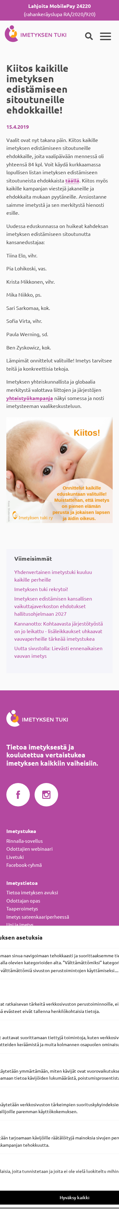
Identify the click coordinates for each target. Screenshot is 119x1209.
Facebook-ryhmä (24, 865)
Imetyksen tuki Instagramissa (46, 795)
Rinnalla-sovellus (24, 841)
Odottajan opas (23, 901)
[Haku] (89, 36)
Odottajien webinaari (29, 849)
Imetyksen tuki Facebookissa (18, 795)
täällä (72, 180)
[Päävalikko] (105, 36)
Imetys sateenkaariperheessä (37, 917)
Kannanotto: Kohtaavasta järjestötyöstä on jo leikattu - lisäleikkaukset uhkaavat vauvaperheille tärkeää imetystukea (58, 631)
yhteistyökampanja (29, 398)
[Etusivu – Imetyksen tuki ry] (35, 32)
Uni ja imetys (20, 925)
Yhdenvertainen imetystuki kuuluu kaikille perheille (53, 576)
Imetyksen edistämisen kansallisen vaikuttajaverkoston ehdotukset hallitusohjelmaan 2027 (53, 606)
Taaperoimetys (22, 908)
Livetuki (15, 857)
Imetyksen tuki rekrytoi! (41, 589)
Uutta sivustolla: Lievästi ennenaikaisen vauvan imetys (58, 652)
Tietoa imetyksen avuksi (32, 892)
